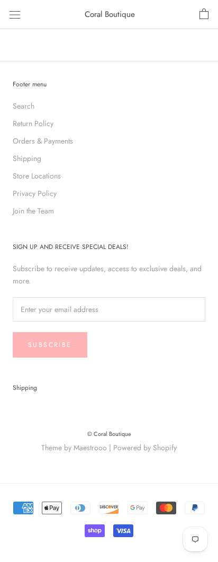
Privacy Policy (35, 193)
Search (23, 106)
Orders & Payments (43, 141)
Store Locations (37, 176)
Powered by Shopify (145, 447)
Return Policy (33, 123)
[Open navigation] (15, 14)
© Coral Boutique (109, 434)
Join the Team (33, 211)
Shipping (27, 158)
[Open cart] (203, 14)
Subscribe (50, 345)
